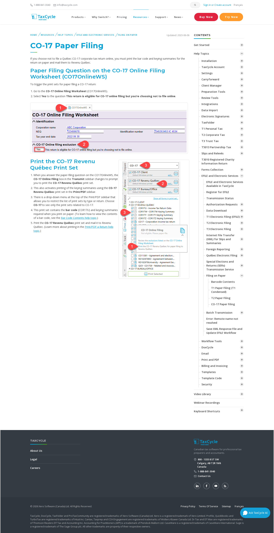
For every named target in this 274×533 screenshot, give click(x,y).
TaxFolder (208, 122)
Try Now (231, 17)
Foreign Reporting (218, 249)
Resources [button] (140, 17)
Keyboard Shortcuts (207, 411)
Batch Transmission (219, 312)
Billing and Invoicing (214, 366)
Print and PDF (210, 359)
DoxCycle (207, 347)
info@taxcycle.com (67, 5)
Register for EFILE (217, 192)
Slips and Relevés (212, 153)
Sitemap (226, 506)
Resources (47, 34)
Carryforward (210, 79)
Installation (209, 61)
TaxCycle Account (213, 67)
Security (206, 384)
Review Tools (209, 98)
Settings (206, 73)
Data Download (216, 210)
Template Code (211, 378)
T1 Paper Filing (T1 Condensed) (223, 290)
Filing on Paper (127, 34)
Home (33, 34)
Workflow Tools (211, 341)
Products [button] (78, 17)
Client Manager (211, 85)
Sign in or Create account (217, 5)
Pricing (122, 17)
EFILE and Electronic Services (95, 34)
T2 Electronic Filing (218, 223)
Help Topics (65, 34)
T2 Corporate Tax (213, 135)
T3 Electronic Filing (218, 229)
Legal (33, 459)
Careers (35, 468)
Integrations (209, 104)
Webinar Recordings (207, 402)
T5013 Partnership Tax (216, 147)
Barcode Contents (223, 282)
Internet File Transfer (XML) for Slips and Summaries (220, 239)
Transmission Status (220, 198)
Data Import (209, 110)
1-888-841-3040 (42, 5)
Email (205, 353)
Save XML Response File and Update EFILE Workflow (224, 331)
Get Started (201, 45)
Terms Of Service (208, 506)
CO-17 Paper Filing (223, 304)
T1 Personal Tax (212, 128)
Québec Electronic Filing (221, 255)
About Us (36, 450)
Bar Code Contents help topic (79, 218)
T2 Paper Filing (220, 298)
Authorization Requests (221, 204)
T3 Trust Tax (210, 141)
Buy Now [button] (206, 17)
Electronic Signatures (215, 116)
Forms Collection (212, 169)
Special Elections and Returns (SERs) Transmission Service (220, 265)
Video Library (202, 394)
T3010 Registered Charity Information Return (217, 161)
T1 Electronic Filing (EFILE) (223, 216)
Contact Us (203, 476)
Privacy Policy (188, 506)
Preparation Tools (213, 91)
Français (238, 5)
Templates (208, 372)
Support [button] (160, 17)
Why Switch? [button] (100, 17)
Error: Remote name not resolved (222, 320)
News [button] (177, 17)
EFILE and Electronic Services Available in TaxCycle (224, 184)
